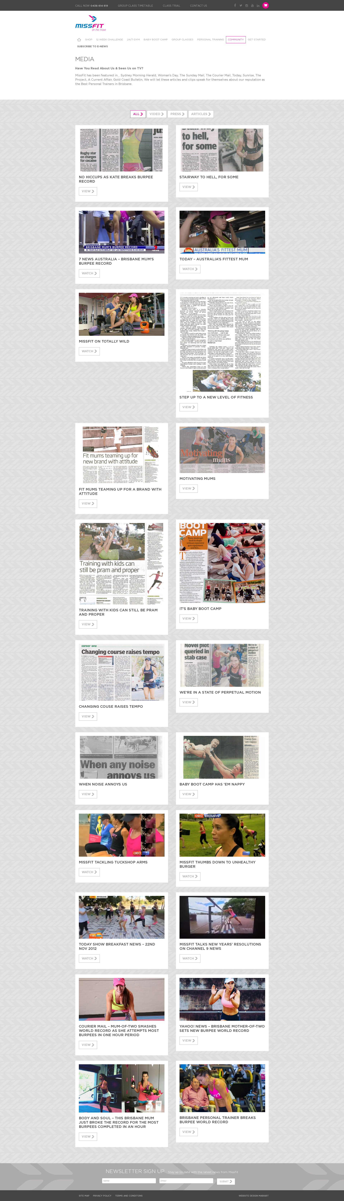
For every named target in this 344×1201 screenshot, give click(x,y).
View (86, 191)
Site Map (84, 1196)
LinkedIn (258, 5)
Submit (224, 1181)
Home (79, 39)
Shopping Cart (265, 5)
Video (155, 114)
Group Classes (182, 39)
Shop (88, 39)
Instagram (246, 5)
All (136, 114)
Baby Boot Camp (156, 39)
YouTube (252, 5)
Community (236, 39)
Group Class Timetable (135, 6)
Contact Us (198, 6)
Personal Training (210, 39)
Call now (91, 6)
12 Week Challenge (109, 39)
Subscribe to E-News (92, 46)
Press (175, 114)
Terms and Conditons (129, 1196)
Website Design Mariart (254, 1196)
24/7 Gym (133, 39)
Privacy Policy (102, 1196)
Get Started (257, 39)
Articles (199, 114)
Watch (87, 273)
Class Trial (171, 6)
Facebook (235, 5)
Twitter (240, 5)
